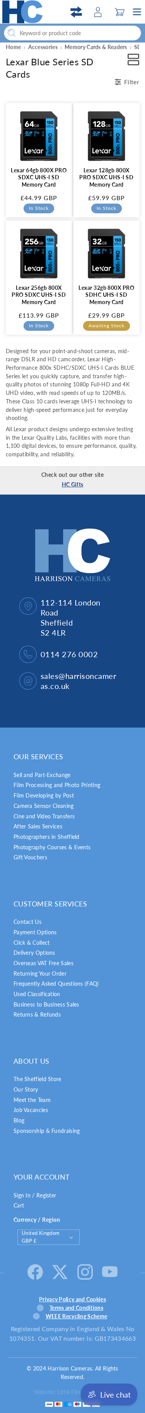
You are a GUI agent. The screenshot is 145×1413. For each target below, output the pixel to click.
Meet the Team (32, 1100)
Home (13, 47)
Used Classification (37, 994)
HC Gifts (72, 484)
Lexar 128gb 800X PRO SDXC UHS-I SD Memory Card (106, 177)
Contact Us (27, 921)
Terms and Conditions (76, 1307)
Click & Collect (32, 942)
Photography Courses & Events (52, 847)
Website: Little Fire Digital (66, 1392)
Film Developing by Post (44, 795)
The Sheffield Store (37, 1079)
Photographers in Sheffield (47, 836)
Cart (19, 1205)
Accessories (43, 47)
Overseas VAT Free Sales (43, 963)
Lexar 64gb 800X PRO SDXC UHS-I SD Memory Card (39, 177)
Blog (19, 1120)
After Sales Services (38, 826)
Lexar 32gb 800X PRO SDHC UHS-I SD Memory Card (106, 294)
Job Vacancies (31, 1110)
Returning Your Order (40, 973)
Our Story (26, 1089)
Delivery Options (34, 952)
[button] (119, 12)
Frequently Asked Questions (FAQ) (56, 983)
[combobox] (72, 33)
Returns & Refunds (37, 1014)
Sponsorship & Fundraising (47, 1130)
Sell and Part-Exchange (42, 775)
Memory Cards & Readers (96, 47)
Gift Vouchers (30, 857)
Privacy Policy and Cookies (72, 1299)
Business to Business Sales (46, 1004)
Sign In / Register (35, 1195)
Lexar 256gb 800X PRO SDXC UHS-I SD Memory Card (39, 294)
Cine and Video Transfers (44, 816)
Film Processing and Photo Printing (57, 785)
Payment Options (35, 932)
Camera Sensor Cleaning (44, 806)
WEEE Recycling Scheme (76, 1316)
